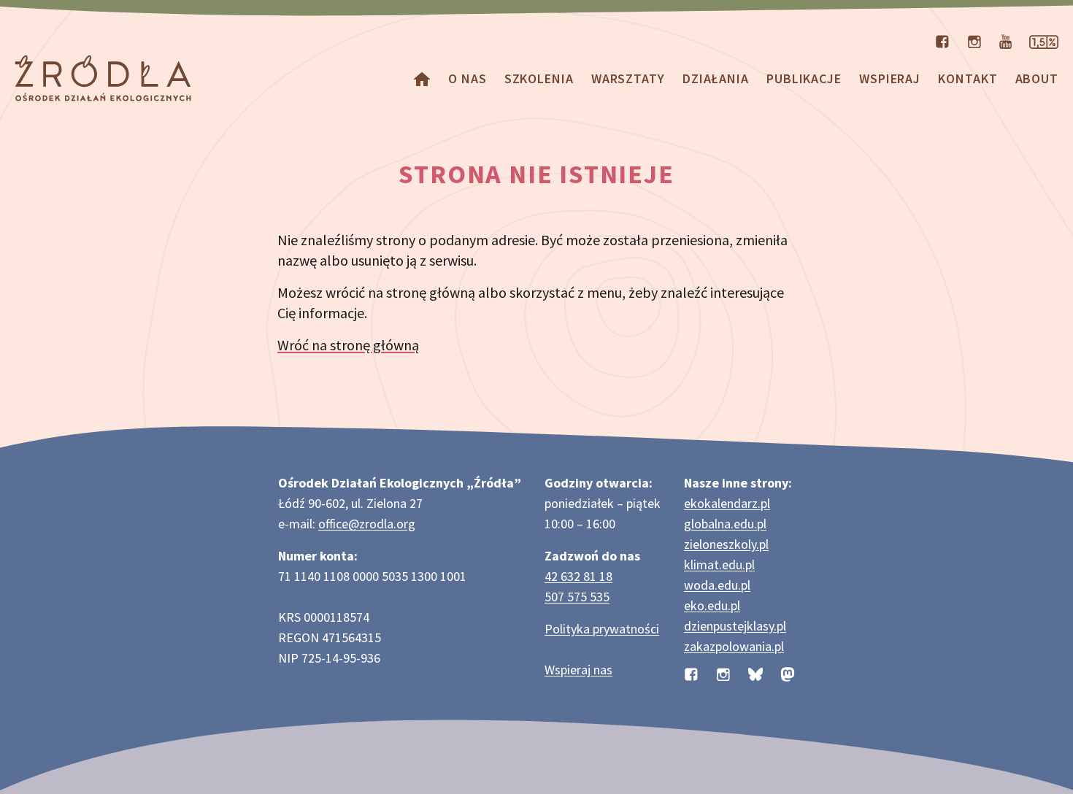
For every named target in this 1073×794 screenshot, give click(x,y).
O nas (467, 78)
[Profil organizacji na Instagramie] (974, 40)
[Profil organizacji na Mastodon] (787, 672)
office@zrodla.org (366, 523)
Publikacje (804, 78)
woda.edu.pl (717, 585)
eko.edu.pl (712, 605)
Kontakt (967, 78)
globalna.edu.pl (725, 523)
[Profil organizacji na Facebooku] (942, 40)
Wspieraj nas (578, 669)
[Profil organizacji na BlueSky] (755, 672)
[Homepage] (422, 78)
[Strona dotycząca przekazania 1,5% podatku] (1043, 40)
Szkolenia (539, 78)
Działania (715, 78)
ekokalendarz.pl (727, 503)
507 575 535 (577, 596)
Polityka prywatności (602, 628)
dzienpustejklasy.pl (735, 625)
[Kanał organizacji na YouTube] (1005, 40)
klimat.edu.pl (719, 564)
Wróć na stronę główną (348, 345)
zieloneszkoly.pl (726, 544)
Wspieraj (889, 78)
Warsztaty (628, 78)
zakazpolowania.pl (734, 646)
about (1037, 78)
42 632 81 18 (578, 576)
